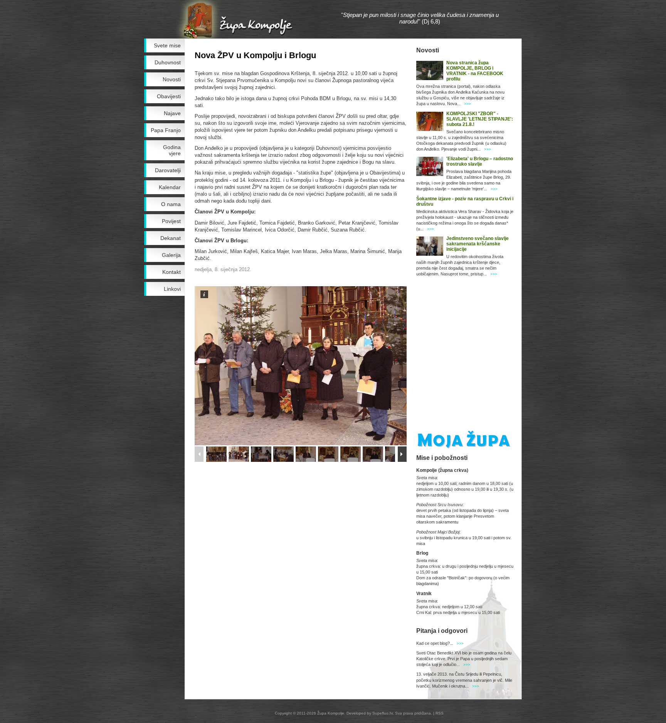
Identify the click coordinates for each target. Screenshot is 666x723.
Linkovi (172, 289)
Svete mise (167, 45)
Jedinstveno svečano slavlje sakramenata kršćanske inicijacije (477, 244)
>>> (467, 104)
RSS (440, 713)
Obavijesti (169, 96)
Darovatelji (168, 170)
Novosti (172, 79)
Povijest (171, 221)
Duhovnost (168, 62)
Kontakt (171, 272)
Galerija (171, 255)
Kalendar (170, 187)
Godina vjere (172, 150)
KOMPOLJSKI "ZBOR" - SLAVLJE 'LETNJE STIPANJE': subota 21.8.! (479, 119)
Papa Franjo (166, 130)
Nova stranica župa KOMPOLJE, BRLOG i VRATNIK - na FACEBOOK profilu (474, 71)
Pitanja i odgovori (442, 630)
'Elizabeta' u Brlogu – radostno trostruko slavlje (479, 161)
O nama (171, 204)
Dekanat (170, 238)
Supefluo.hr (382, 713)
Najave (172, 113)
